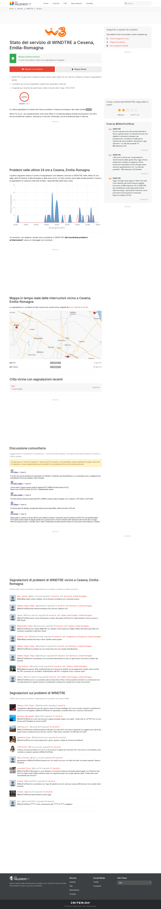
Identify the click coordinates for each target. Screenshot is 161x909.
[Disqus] (56, 495)
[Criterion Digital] (80, 903)
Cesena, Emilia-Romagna (78, 626)
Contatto (89, 3)
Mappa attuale (80, 69)
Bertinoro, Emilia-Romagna (80, 606)
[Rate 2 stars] (124, 110)
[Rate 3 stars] (128, 110)
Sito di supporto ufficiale (119, 46)
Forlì (71, 307)
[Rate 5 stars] (136, 110)
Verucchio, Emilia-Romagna (75, 596)
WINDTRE (29, 9)
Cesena (77, 307)
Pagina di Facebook (117, 42)
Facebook (97, 886)
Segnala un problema (33, 69)
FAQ (65, 3)
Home (45, 3)
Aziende (56, 3)
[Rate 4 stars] (132, 110)
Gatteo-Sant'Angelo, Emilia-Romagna (76, 615)
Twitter (96, 882)
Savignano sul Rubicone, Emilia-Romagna (83, 636)
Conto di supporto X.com (119, 39)
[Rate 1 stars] (120, 110)
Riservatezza (76, 3)
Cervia (85, 307)
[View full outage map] (56, 335)
